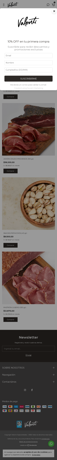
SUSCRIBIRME (28, 78)
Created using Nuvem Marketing (28, 88)
